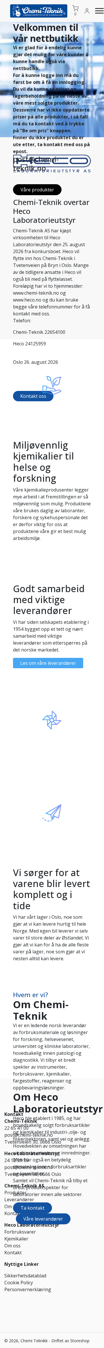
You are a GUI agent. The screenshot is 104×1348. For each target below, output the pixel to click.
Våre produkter (37, 190)
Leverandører (19, 1199)
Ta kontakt (32, 1208)
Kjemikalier (16, 1239)
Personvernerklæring (27, 1289)
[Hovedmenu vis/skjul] (97, 10)
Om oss (12, 1206)
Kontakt (13, 1252)
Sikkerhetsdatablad (25, 1275)
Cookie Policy (18, 1282)
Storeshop (80, 1340)
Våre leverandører (43, 1219)
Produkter (15, 1192)
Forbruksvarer (20, 1232)
